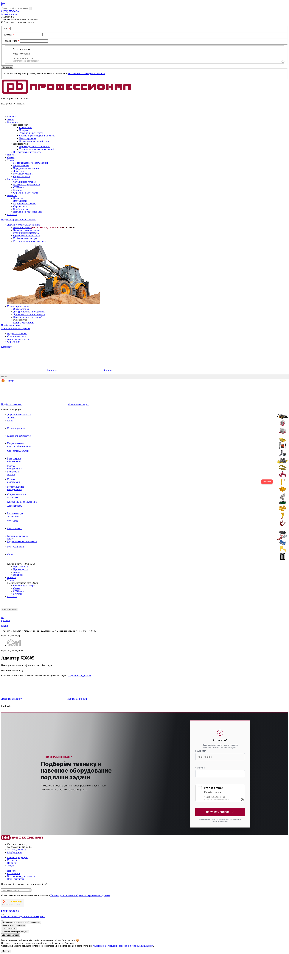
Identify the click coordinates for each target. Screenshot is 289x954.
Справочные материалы (25, 192)
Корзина (6, 347)
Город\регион (11, 41)
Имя (7, 28)
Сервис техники (21, 176)
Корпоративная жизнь (24, 203)
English (4, 626)
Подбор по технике (17, 333)
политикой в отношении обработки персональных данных (123, 945)
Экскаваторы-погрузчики (26, 230)
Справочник (13, 341)
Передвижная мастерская (26, 168)
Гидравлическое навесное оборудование (21, 922)
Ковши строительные (18, 306)
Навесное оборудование (13, 925)
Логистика (18, 171)
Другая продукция (10, 935)
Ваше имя (200, 751)
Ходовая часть (9, 928)
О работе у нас (20, 209)
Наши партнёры (27, 138)
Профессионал (20, 566)
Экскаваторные (21, 309)
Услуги (10, 580)
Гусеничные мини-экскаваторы (29, 241)
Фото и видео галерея (24, 182)
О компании (13, 873)
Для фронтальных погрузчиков (29, 311)
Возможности (20, 201)
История (23, 130)
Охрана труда (20, 206)
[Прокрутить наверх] (2, 914)
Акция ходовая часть (18, 339)
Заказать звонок (9, 14)
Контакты (52, 370)
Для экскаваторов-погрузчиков (29, 314)
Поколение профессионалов (27, 211)
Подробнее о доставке (79, 675)
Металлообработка (23, 173)
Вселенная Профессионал (26, 184)
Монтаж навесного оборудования (30, 163)
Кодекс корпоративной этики (34, 141)
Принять (6, 951)
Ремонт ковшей (21, 165)
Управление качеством (31, 133)
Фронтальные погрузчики (26, 235)
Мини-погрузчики (22, 227)
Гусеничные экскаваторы (26, 233)
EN (3, 5)
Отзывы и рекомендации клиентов (37, 135)
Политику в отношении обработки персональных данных (80, 895)
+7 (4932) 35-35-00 (16, 849)
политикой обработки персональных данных (226, 820)
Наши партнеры (15, 879)
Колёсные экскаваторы (25, 238)
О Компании (25, 127)
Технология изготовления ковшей (36, 149)
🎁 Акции (7, 380)
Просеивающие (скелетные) (27, 317)
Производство (20, 569)
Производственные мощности (34, 146)
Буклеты (17, 190)
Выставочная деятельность (27, 152)
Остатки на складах (17, 336)
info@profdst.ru (14, 852)
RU (3, 2)
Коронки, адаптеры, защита (15, 932)
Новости (11, 577)
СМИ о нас (19, 187)
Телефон (9, 34)
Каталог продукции (17, 857)
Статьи (16, 588)
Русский (5, 620)
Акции (16, 572)
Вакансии (18, 198)
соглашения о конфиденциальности (86, 73)
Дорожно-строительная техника (23, 224)
